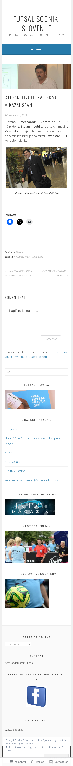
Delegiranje (11, 429)
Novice (19, 252)
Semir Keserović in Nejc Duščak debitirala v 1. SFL (32, 480)
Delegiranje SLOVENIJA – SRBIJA (54, 273)
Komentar (51, 339)
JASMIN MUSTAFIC (15, 471)
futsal (34, 256)
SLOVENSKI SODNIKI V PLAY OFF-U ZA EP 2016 (19, 273)
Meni (39, 49)
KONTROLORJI (13, 462)
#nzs (27, 256)
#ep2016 (18, 256)
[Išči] (36, 372)
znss (40, 256)
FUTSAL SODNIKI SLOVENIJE (36, 23)
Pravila (8, 452)
